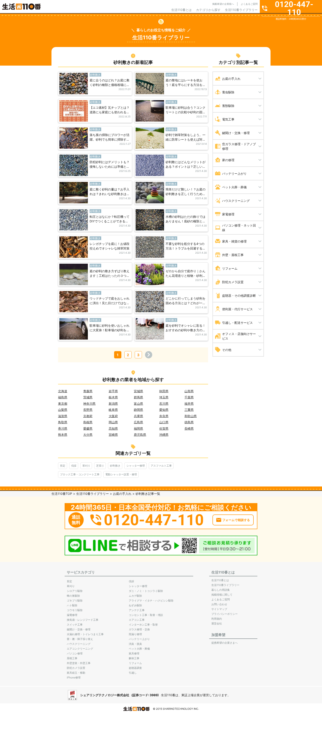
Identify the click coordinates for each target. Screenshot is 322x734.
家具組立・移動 (76, 672)
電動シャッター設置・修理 (121, 474)
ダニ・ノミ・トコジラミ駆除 (146, 591)
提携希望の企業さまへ (224, 642)
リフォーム (135, 663)
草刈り (86, 465)
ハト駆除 (72, 605)
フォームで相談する (236, 520)
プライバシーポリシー (224, 613)
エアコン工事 (137, 619)
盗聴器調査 (135, 667)
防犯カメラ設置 (76, 667)
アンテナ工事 (137, 610)
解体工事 (134, 658)
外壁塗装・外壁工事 (78, 663)
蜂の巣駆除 (73, 595)
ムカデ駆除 (135, 595)
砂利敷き (115, 465)
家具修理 (134, 653)
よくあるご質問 (249, 3)
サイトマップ (219, 609)
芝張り (100, 465)
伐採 (73, 465)
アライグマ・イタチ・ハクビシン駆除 (151, 600)
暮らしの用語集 (220, 589)
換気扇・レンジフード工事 (82, 619)
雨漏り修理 (135, 634)
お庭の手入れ (122, 493)
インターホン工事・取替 (143, 624)
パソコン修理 (75, 653)
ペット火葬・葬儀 (139, 648)
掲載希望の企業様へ (223, 3)
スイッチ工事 (75, 624)
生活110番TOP (61, 493)
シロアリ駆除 (75, 591)
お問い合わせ (219, 604)
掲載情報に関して (221, 594)
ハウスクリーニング (78, 643)
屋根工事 (72, 658)
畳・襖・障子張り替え (80, 639)
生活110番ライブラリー (241, 10)
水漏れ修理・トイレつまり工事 (85, 634)
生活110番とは (181, 10)
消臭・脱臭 (135, 643)
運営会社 (216, 623)
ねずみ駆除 (135, 605)
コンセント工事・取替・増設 (146, 615)
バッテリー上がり (139, 639)
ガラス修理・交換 (139, 629)
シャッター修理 (135, 465)
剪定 (62, 465)
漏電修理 (72, 615)
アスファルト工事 (161, 465)
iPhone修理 (74, 677)
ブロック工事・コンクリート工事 (79, 474)
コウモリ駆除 (75, 610)
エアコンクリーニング (80, 648)
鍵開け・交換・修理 (78, 629)
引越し (133, 672)
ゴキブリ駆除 (75, 600)
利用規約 (216, 618)
